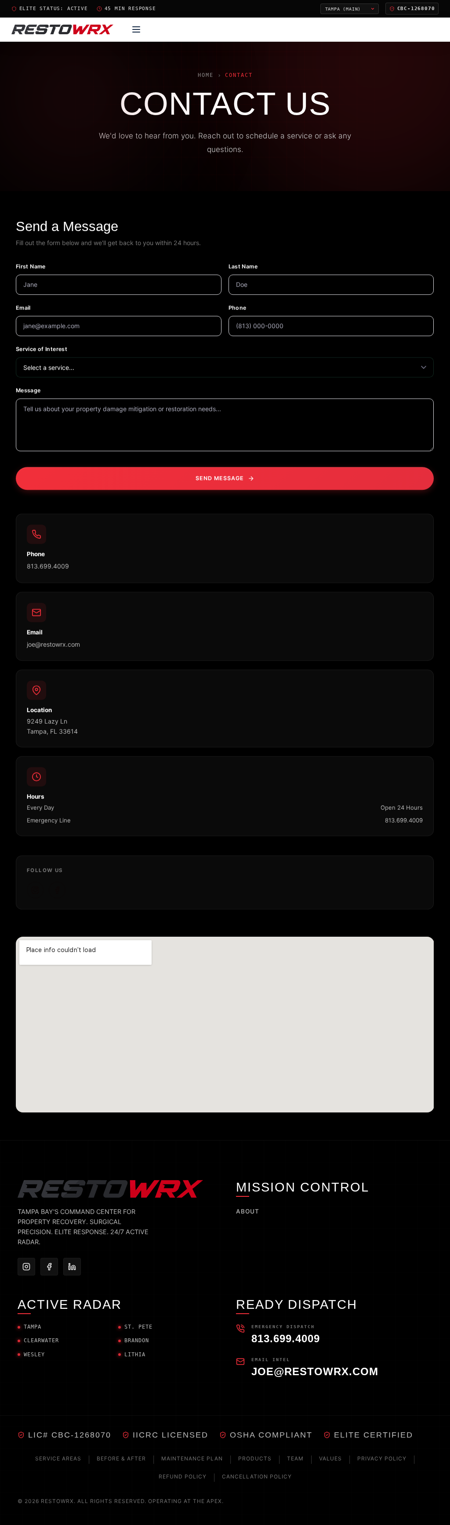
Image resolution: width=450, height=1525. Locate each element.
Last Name (243, 266)
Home (206, 75)
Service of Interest (41, 348)
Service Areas (58, 1458)
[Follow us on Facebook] (57, 889)
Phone (238, 307)
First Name (31, 266)
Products (255, 1458)
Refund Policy (183, 1476)
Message (28, 390)
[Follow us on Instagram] (35, 889)
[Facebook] (49, 1266)
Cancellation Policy (257, 1476)
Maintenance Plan (192, 1458)
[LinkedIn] (72, 1266)
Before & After (121, 1458)
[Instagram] (26, 1266)
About (247, 1211)
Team (295, 1458)
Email (23, 307)
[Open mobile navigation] (136, 29)
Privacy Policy (381, 1458)
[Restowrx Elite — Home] (62, 29)
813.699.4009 (48, 566)
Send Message (220, 478)
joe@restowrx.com (53, 644)
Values (330, 1458)
